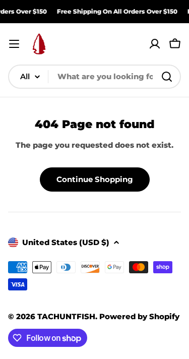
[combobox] (94, 77)
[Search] (167, 77)
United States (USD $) (65, 242)
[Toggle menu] (14, 44)
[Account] (155, 44)
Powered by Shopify (139, 316)
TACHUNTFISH (66, 316)
